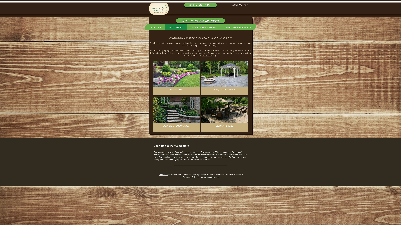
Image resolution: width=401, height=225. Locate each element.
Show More (200, 133)
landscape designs (199, 152)
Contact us (163, 174)
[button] (176, 78)
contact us (206, 55)
